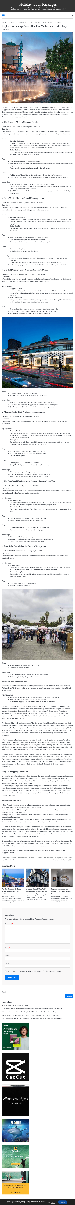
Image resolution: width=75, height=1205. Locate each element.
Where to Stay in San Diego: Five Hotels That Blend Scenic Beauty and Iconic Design (30, 1012)
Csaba (13, 30)
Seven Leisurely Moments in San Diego (15, 1005)
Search (4, 992)
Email (7, 956)
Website (7, 963)
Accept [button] (63, 1202)
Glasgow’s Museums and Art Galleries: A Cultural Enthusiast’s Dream (61, 891)
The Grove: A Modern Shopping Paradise (30, 850)
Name (7, 948)
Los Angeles (11, 850)
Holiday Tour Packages (38, 4)
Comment (9, 924)
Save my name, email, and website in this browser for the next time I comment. (35, 971)
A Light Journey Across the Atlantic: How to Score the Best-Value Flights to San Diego (30, 1015)
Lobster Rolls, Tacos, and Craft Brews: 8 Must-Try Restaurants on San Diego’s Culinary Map (32, 1009)
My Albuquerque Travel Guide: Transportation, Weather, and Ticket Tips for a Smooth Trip (32, 1019)
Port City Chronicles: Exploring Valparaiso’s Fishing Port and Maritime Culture (11, 891)
